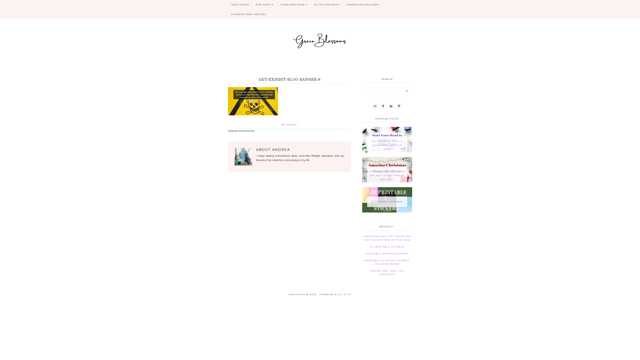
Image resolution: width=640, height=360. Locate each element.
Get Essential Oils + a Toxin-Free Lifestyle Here (387, 145)
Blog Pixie (343, 294)
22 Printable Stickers (387, 201)
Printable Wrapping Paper (387, 253)
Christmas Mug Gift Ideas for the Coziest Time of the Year (387, 175)
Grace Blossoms (320, 40)
